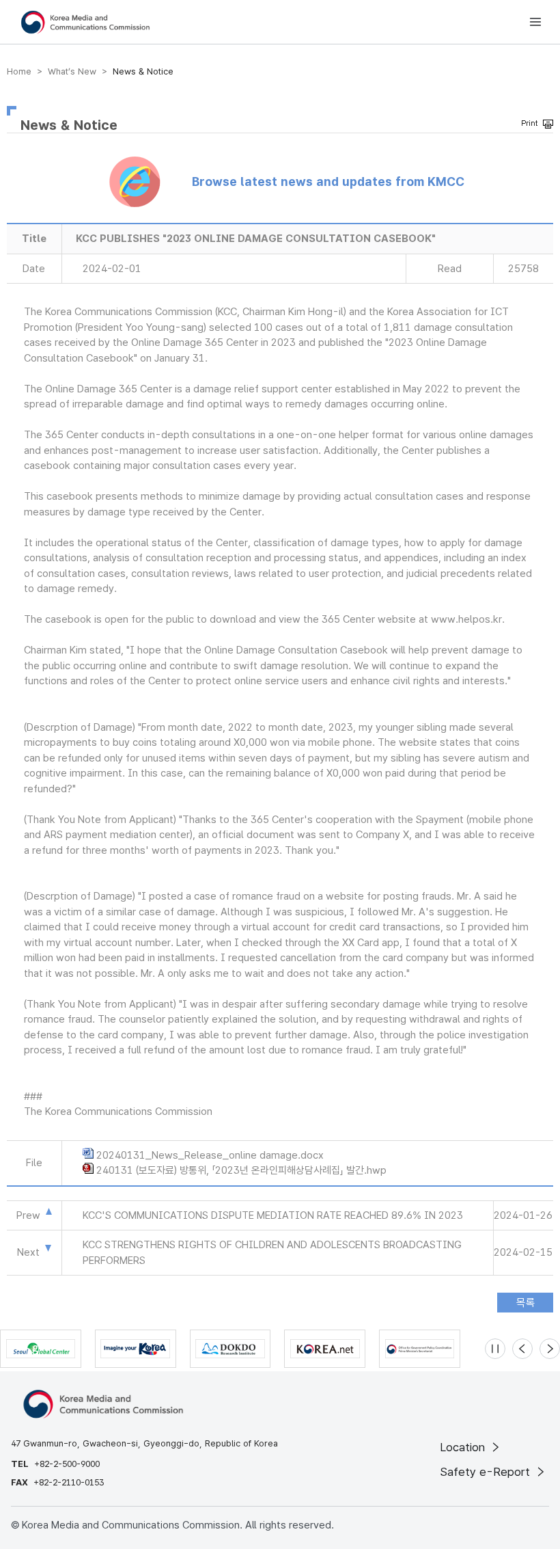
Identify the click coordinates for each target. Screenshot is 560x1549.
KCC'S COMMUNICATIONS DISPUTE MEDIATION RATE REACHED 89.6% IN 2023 (273, 1215)
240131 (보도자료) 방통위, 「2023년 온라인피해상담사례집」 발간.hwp (241, 1170)
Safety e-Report (486, 1472)
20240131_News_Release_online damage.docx (210, 1155)
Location (464, 1447)
